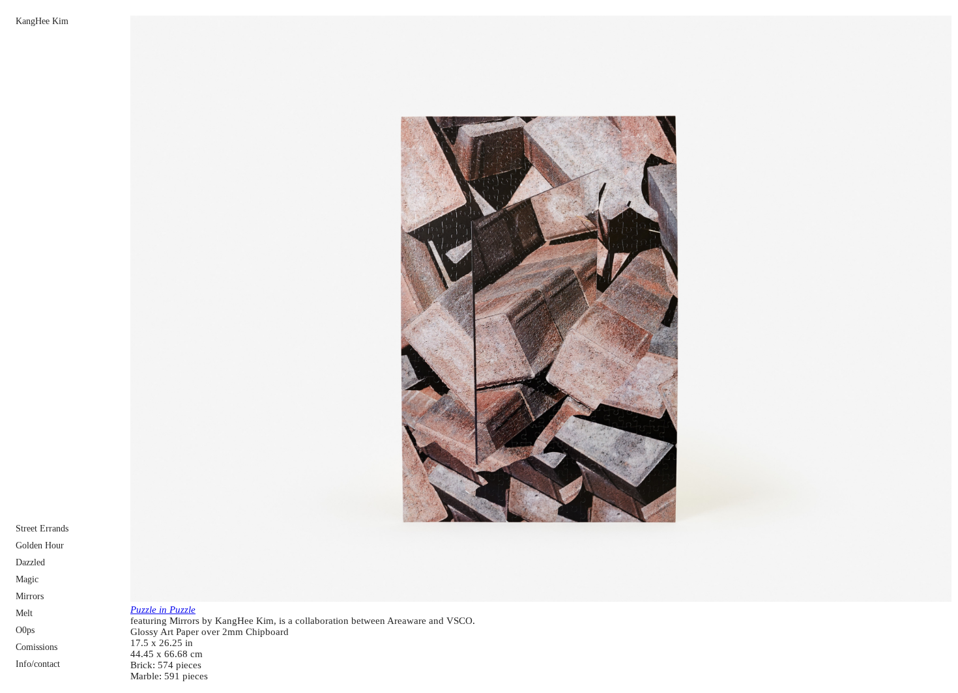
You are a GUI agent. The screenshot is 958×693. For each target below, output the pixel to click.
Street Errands (42, 528)
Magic (27, 579)
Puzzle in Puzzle (163, 609)
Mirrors (30, 596)
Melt (24, 613)
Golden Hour (40, 545)
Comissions (36, 647)
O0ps (25, 630)
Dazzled (30, 562)
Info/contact (38, 664)
